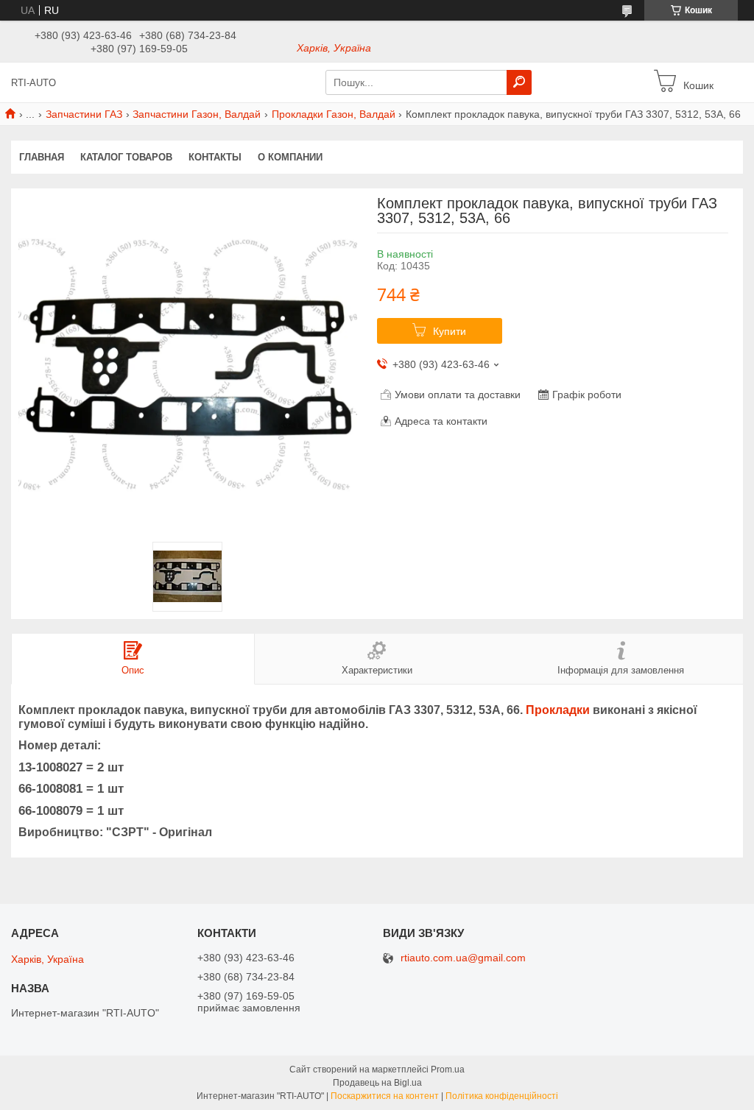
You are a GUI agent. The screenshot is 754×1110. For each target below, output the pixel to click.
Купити (449, 331)
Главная (41, 157)
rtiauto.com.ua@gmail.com (463, 958)
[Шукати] (519, 82)
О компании (290, 157)
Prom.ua (448, 1069)
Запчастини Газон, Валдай (197, 114)
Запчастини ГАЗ (84, 114)
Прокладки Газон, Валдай (333, 114)
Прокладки (558, 710)
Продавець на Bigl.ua (377, 1083)
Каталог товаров (126, 157)
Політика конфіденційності (501, 1096)
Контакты (215, 157)
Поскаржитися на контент (385, 1096)
